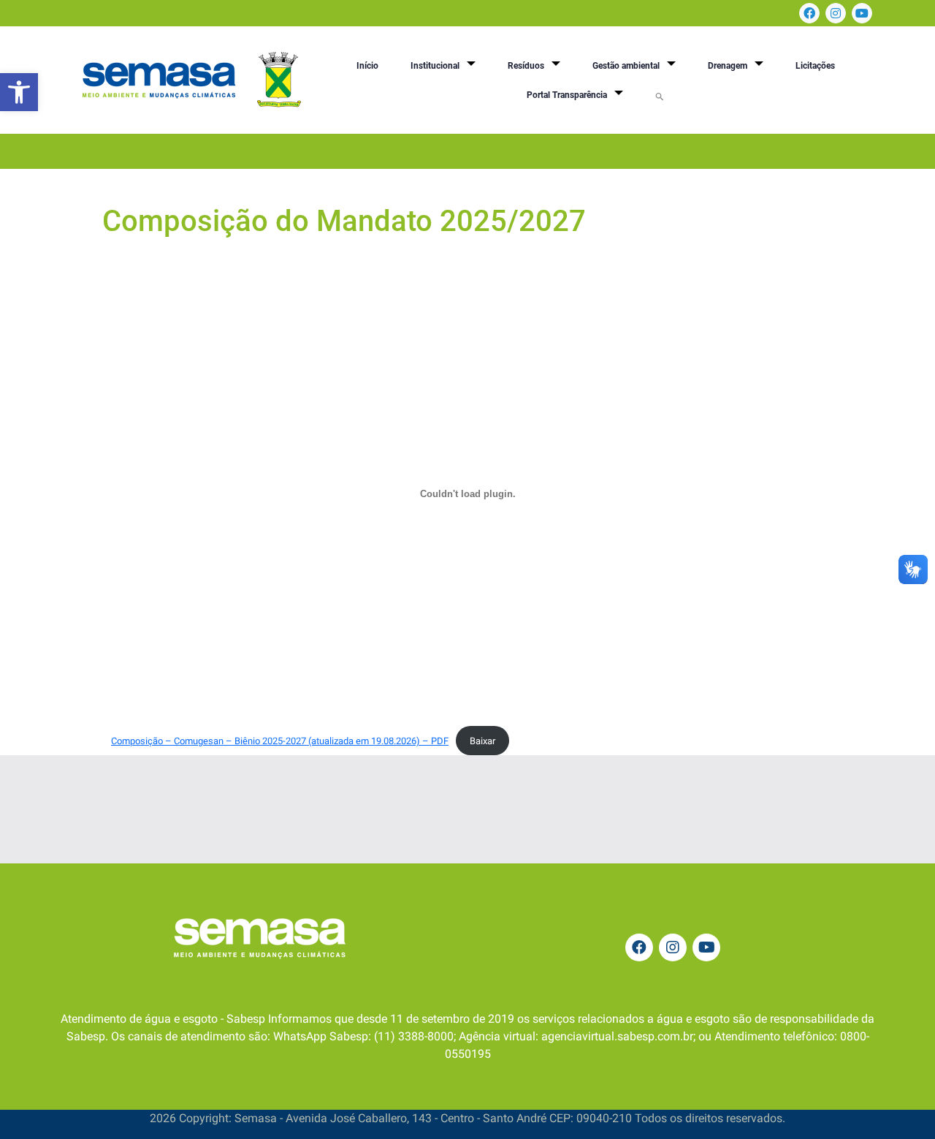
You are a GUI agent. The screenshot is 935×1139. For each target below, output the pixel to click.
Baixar (482, 740)
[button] (19, 92)
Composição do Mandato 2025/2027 (344, 221)
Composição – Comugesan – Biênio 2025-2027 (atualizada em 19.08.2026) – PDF (280, 740)
